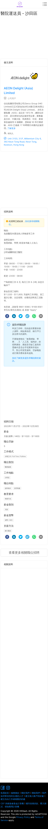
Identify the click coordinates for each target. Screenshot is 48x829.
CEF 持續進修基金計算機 (12, 803)
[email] (41, 316)
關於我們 (25, 793)
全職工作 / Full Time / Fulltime (15, 456)
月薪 (6, 509)
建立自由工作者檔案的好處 (13, 799)
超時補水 (8, 488)
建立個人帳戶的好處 (34, 796)
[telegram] (27, 316)
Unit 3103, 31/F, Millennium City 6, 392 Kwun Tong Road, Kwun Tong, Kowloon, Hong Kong (22, 141)
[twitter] (21, 316)
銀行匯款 (8, 531)
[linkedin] (14, 316)
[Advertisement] (24, 37)
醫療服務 (8, 467)
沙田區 (7, 478)
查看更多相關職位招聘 (24, 552)
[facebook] (7, 316)
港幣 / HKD (9, 520)
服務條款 (15, 793)
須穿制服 (17, 488)
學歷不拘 (8, 499)
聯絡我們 (36, 793)
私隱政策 (5, 793)
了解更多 (11, 128)
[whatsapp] (34, 316)
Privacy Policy (23, 817)
